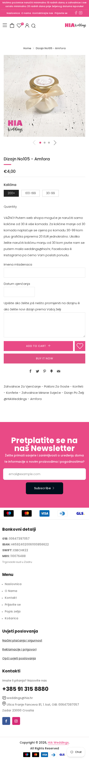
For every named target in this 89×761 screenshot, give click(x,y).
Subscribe (42, 488)
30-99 (50, 193)
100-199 (30, 193)
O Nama (11, 591)
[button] (40, 143)
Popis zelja (12, 611)
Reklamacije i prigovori (19, 649)
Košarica (11, 618)
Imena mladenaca (18, 264)
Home (27, 48)
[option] (44, 96)
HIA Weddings (58, 742)
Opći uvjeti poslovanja (19, 658)
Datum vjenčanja (17, 284)
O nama (26, 13)
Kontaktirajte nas (42, 13)
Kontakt (11, 598)
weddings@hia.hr (20, 698)
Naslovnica (13, 13)
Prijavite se (61, 13)
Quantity (10, 206)
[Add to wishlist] (80, 346)
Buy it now (44, 358)
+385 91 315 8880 (25, 689)
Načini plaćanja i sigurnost (22, 640)
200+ (11, 193)
